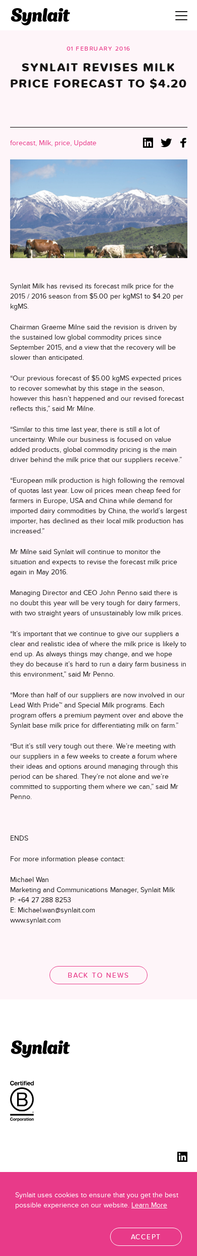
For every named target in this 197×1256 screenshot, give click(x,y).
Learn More (149, 1205)
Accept (146, 1237)
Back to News (98, 975)
